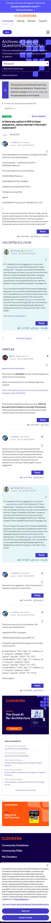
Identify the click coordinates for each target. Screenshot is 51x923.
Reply (43, 231)
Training (20, 20)
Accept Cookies (25, 918)
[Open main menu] (48, 32)
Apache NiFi (14, 134)
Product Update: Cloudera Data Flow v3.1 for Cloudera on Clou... (24, 783)
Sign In (7, 32)
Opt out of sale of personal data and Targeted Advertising (25, 904)
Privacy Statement (21, 899)
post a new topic (36, 91)
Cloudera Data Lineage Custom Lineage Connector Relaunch (23, 764)
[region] (25, 892)
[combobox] (25, 68)
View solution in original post (14, 316)
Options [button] (8, 108)
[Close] (47, 865)
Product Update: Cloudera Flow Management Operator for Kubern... (25, 773)
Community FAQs (12, 850)
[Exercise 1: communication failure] (2, 338)
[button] (47, 150)
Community (7, 20)
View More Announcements (25, 790)
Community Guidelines (15, 845)
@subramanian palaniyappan (13, 368)
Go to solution (39, 116)
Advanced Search (9, 75)
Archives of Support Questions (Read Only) (20, 103)
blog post (30, 300)
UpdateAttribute (12, 267)
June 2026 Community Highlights (16, 756)
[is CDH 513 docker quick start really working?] (48, 338)
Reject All (25, 911)
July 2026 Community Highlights (16, 749)
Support (43, 20)
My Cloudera (9, 856)
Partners (32, 20)
